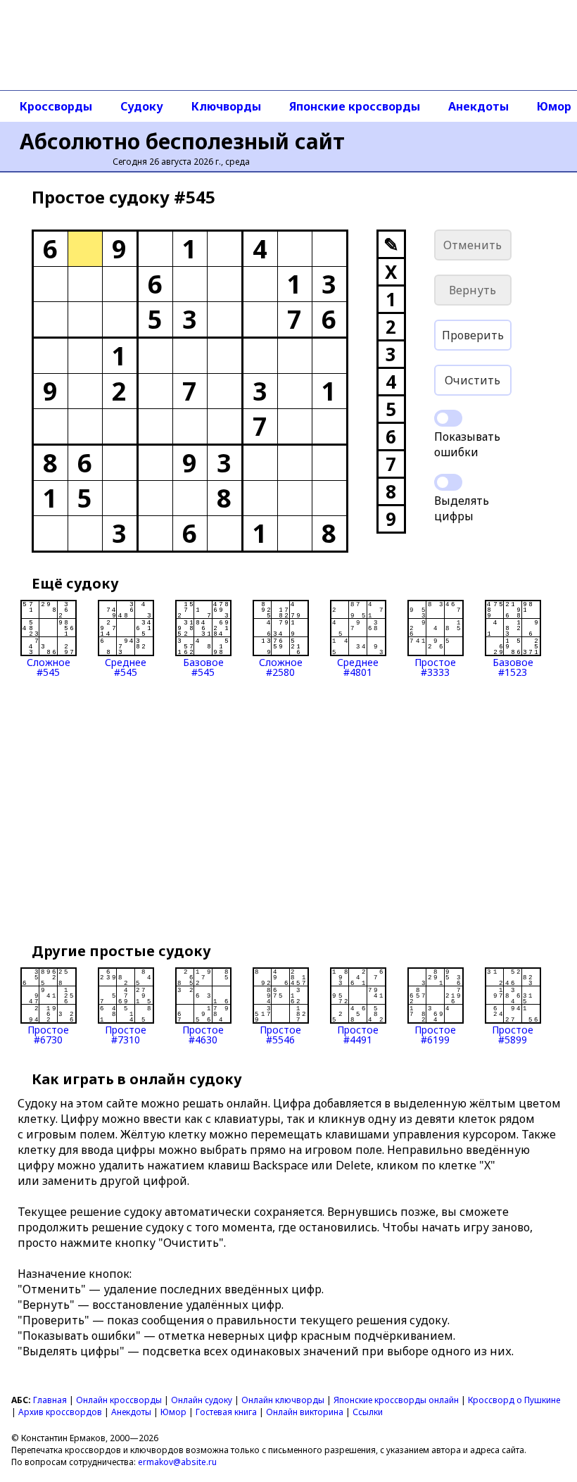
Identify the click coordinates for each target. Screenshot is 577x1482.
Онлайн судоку (201, 1400)
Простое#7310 (125, 1034)
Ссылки (368, 1412)
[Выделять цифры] (448, 482)
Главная (50, 1400)
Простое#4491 (358, 1034)
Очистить (472, 380)
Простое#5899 (512, 1034)
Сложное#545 (48, 666)
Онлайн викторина (304, 1412)
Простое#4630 (203, 1034)
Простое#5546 (280, 1034)
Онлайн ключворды (282, 1400)
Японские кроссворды (354, 106)
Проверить (473, 335)
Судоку (141, 106)
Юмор (173, 1412)
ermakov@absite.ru (177, 1462)
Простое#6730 (48, 1034)
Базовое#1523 (513, 666)
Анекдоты (478, 106)
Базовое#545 (203, 666)
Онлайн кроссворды (119, 1400)
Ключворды (226, 106)
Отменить (472, 245)
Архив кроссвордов (60, 1412)
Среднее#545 (125, 666)
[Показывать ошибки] (448, 418)
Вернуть (472, 290)
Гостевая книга (226, 1412)
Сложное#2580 (281, 666)
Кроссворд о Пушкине (514, 1400)
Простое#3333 (435, 666)
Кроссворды (56, 106)
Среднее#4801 (358, 666)
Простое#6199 (435, 1034)
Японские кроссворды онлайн (396, 1400)
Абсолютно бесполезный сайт (182, 141)
